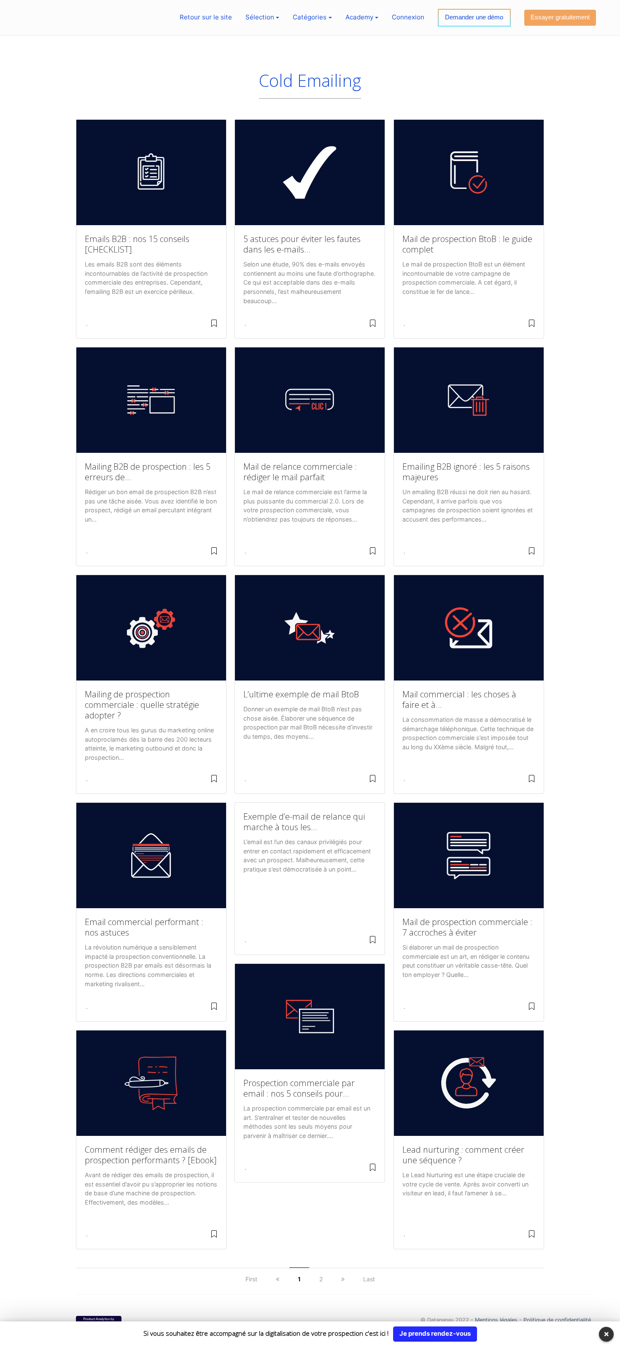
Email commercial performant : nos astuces (144, 927)
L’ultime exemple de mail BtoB (301, 694)
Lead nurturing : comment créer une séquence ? (463, 1155)
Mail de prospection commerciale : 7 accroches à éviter (467, 927)
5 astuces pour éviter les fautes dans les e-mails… (302, 244)
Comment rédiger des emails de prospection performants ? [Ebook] (151, 1155)
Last (369, 1279)
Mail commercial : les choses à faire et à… (459, 699)
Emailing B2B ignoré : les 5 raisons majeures (466, 472)
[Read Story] (214, 326)
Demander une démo (474, 17)
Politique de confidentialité (557, 1320)
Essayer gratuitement (560, 17)
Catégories (309, 17)
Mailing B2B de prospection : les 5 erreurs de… (147, 472)
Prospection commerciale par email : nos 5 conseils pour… (299, 1088)
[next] (343, 1279)
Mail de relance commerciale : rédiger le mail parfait (300, 472)
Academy (359, 17)
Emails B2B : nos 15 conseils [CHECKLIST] (137, 244)
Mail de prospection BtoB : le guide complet (467, 244)
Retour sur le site (206, 17)
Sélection (259, 17)
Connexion (408, 17)
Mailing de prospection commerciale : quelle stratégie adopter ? (142, 705)
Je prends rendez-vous (435, 1333)
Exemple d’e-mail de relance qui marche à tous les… (304, 822)
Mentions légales (496, 1320)
